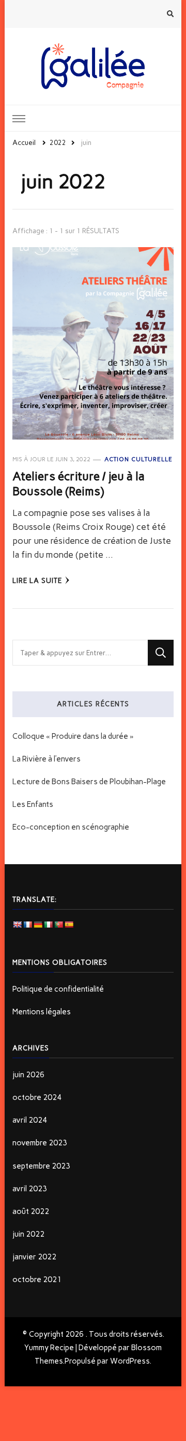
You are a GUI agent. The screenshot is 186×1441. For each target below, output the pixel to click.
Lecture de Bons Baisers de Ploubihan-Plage (89, 781)
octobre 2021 (36, 1279)
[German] (37, 924)
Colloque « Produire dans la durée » (73, 736)
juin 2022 (28, 1234)
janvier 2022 (34, 1256)
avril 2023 (29, 1188)
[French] (27, 924)
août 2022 (30, 1211)
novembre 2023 (39, 1142)
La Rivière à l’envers (46, 759)
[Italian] (48, 924)
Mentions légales (41, 1011)
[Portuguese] (58, 924)
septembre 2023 (41, 1166)
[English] (17, 924)
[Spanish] (68, 924)
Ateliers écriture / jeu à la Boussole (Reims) (78, 483)
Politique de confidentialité (58, 989)
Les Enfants (32, 804)
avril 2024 (29, 1120)
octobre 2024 (36, 1097)
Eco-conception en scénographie (70, 827)
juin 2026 (28, 1074)
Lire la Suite (37, 580)
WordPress (129, 1361)
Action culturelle (138, 459)
